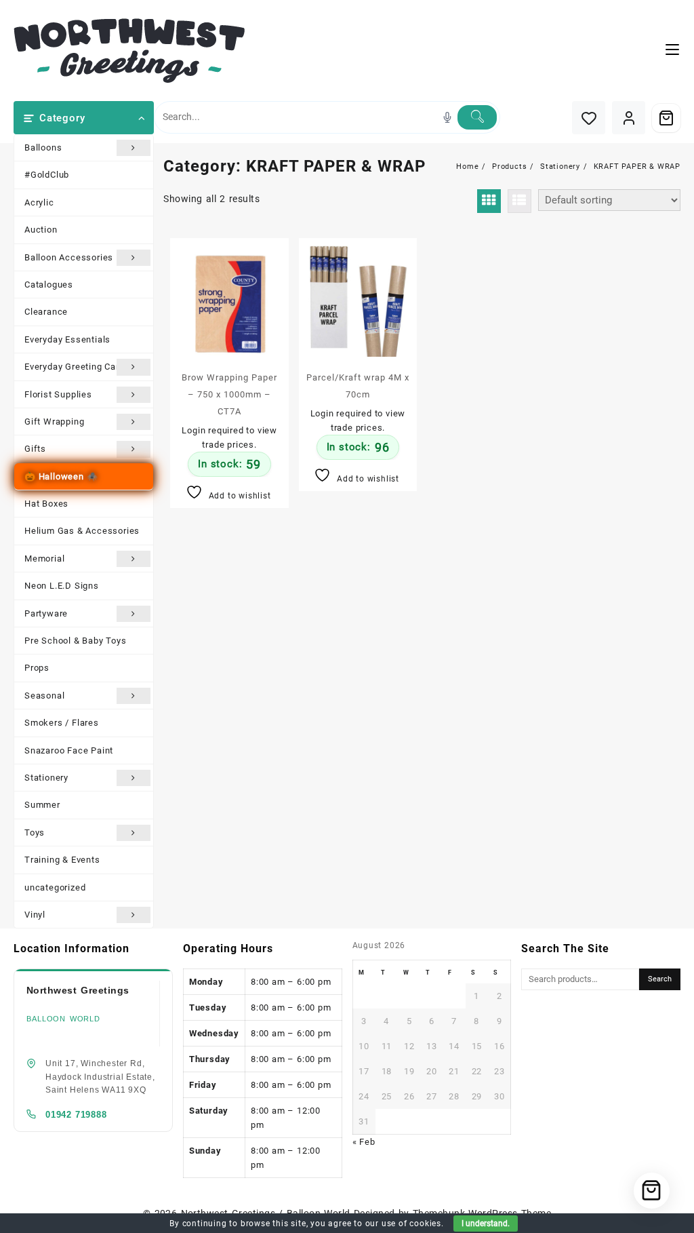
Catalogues (48, 284)
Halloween (61, 476)
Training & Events (62, 860)
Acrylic (39, 202)
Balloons (43, 147)
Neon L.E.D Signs (61, 586)
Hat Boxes (46, 503)
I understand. (486, 1223)
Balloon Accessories (68, 257)
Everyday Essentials (67, 339)
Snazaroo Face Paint (68, 750)
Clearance (46, 312)
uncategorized (54, 887)
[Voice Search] (447, 117)
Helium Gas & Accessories (82, 531)
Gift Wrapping (54, 421)
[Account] (628, 117)
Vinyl (34, 914)
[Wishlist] (588, 117)
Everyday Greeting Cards (76, 366)
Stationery (46, 777)
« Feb (363, 1142)
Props (36, 668)
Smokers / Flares (61, 723)
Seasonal (44, 695)
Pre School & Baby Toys (75, 640)
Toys (34, 832)
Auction (41, 229)
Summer (42, 805)
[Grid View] (489, 201)
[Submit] (477, 117)
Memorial (44, 558)
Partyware (46, 613)
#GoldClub (46, 175)
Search (660, 979)
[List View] (519, 201)
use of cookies (411, 1223)
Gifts (35, 449)
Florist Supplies (58, 394)
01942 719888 (76, 1115)
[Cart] (666, 118)
